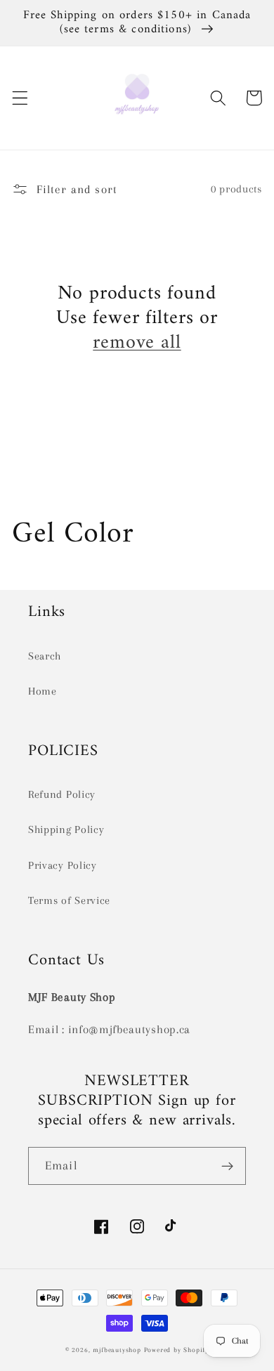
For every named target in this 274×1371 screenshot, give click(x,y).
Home (42, 691)
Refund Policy (62, 794)
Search (44, 656)
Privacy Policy (62, 865)
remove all (137, 344)
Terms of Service (69, 900)
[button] (20, 98)
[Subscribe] (227, 1166)
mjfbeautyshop (117, 1349)
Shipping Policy (66, 829)
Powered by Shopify (176, 1349)
